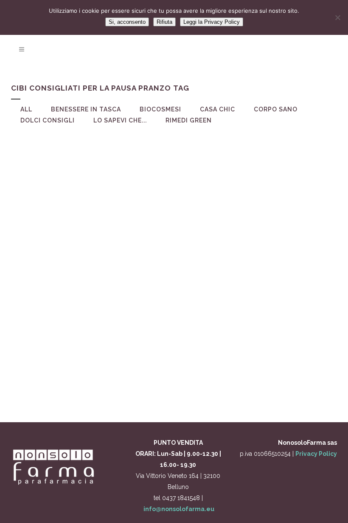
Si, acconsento (127, 22)
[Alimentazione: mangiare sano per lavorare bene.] (87, 195)
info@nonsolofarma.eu (178, 509)
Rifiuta (164, 22)
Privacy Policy (316, 453)
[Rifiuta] (337, 17)
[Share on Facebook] (85, 389)
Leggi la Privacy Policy (211, 22)
